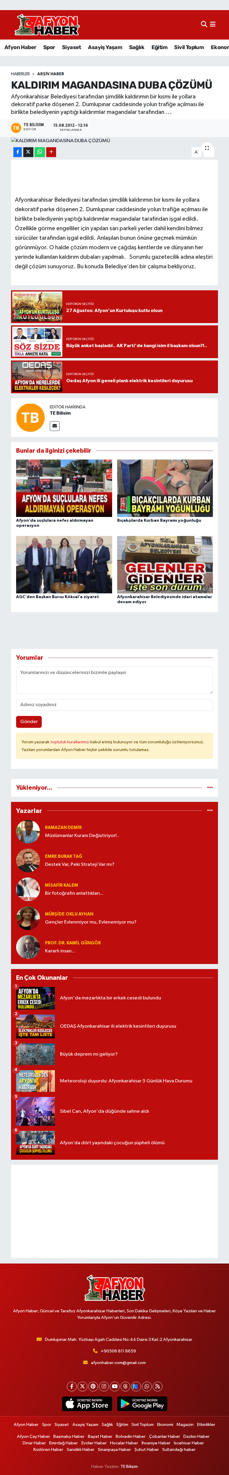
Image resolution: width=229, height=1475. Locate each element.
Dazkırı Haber (196, 1436)
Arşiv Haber (50, 74)
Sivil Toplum (189, 47)
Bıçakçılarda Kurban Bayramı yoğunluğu (159, 520)
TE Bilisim (60, 413)
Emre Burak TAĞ (63, 856)
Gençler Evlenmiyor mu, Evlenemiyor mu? (91, 922)
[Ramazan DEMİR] (28, 831)
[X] (82, 1386)
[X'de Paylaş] (28, 152)
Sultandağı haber (179, 1449)
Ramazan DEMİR (63, 827)
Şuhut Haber (146, 1449)
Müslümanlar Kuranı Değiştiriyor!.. (82, 835)
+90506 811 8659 (118, 1351)
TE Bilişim (129, 1466)
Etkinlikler (206, 1424)
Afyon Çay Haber (33, 1436)
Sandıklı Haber (81, 1449)
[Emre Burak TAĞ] (28, 860)
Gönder (29, 721)
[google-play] (142, 1403)
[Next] (136, 1386)
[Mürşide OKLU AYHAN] (28, 918)
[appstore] (87, 1403)
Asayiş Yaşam (105, 47)
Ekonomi (165, 1424)
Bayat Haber (100, 1436)
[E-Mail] (55, 426)
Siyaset (71, 47)
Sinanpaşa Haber (114, 1449)
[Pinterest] (93, 1386)
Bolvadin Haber (131, 1436)
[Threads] (125, 1386)
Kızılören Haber (48, 1449)
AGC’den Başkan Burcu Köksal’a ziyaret (57, 597)
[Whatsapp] (147, 1386)
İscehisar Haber (189, 1443)
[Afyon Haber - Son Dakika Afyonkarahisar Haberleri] (47, 24)
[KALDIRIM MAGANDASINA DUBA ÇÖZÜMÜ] (114, 141)
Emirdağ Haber (63, 1443)
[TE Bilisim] (30, 417)
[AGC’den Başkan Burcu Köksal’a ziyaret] (64, 564)
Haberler (20, 74)
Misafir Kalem (61, 885)
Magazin (185, 1424)
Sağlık (136, 47)
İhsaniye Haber (156, 1443)
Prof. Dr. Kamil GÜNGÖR (73, 943)
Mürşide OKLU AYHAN (69, 914)
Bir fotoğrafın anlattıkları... (74, 893)
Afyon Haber (20, 47)
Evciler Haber (94, 1443)
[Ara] (204, 24)
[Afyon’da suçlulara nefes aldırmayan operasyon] (64, 488)
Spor (49, 47)
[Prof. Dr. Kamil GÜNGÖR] (28, 946)
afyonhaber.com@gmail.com (118, 1362)
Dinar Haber (34, 1443)
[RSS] (158, 1386)
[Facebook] (72, 1386)
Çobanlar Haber (164, 1436)
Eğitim (159, 47)
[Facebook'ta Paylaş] (17, 152)
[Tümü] (210, 787)
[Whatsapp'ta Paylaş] (40, 152)
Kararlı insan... (60, 951)
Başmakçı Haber (68, 1436)
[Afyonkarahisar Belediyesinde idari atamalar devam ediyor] (165, 564)
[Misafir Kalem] (28, 889)
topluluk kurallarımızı (70, 742)
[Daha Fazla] (51, 152)
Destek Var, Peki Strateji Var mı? (79, 864)
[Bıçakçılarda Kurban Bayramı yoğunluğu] (165, 488)
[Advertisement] (114, 1211)
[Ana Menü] (213, 24)
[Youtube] (115, 1386)
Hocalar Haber (124, 1443)
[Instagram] (104, 1386)
